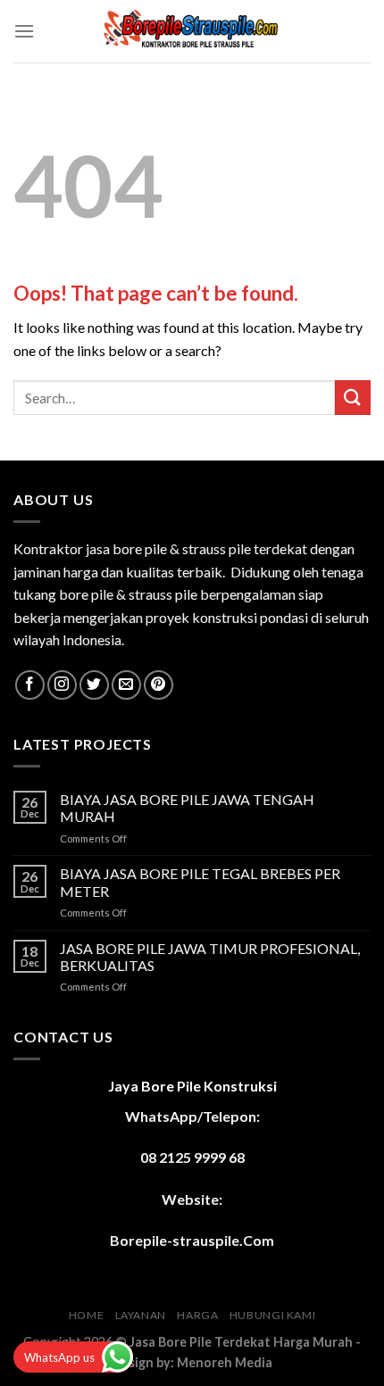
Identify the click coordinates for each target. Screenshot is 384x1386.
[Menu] (24, 31)
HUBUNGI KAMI (272, 1315)
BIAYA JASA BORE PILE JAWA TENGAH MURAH (187, 808)
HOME (86, 1315)
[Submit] (353, 397)
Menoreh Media (224, 1362)
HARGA (197, 1315)
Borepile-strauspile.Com (192, 1240)
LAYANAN (140, 1315)
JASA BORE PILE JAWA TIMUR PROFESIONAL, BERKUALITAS (210, 957)
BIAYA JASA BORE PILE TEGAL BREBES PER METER (200, 882)
